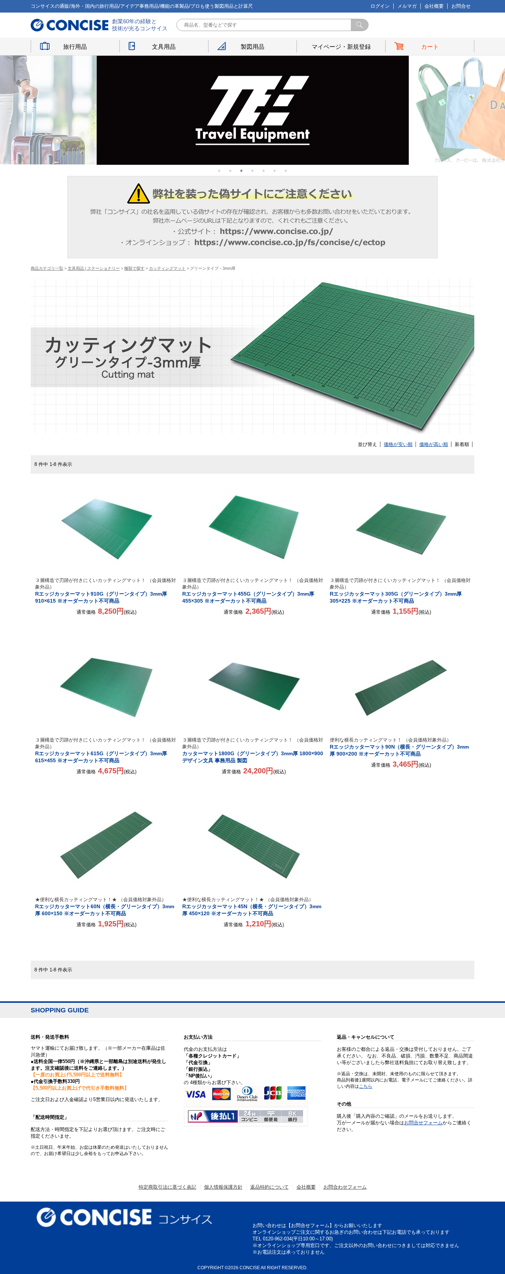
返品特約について (269, 1187)
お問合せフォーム (423, 1122)
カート (430, 47)
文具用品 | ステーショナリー (94, 268)
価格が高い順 (433, 444)
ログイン (380, 6)
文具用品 (164, 47)
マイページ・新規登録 (341, 47)
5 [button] (263, 170)
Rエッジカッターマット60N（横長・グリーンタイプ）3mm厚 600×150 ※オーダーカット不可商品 (104, 906)
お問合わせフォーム (345, 1187)
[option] (252, 110)
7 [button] (285, 170)
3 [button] (241, 170)
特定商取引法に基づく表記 (167, 1187)
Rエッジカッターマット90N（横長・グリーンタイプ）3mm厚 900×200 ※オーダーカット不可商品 (399, 747)
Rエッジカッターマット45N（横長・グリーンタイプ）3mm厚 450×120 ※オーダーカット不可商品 (251, 906)
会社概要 (434, 6)
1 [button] (219, 170)
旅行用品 (75, 47)
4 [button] (252, 170)
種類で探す (134, 268)
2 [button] (230, 170)
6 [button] (274, 170)
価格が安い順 (398, 444)
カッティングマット (167, 268)
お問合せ (461, 6)
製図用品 (252, 47)
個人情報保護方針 (223, 1187)
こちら (365, 1086)
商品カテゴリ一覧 (47, 268)
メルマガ (407, 6)
